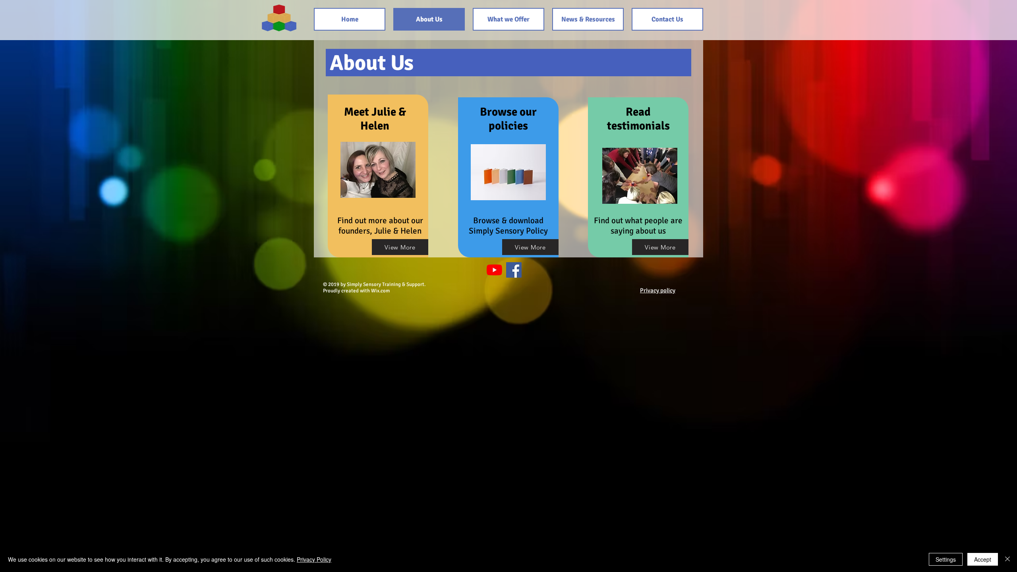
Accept (982, 559)
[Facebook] (514, 270)
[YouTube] (494, 270)
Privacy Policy (314, 559)
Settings (946, 559)
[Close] (1007, 559)
